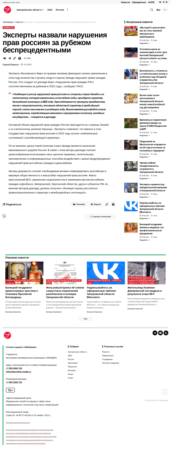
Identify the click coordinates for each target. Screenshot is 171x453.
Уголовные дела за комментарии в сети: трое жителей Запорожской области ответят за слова (153, 54)
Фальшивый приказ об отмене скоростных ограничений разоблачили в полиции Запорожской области (65, 292)
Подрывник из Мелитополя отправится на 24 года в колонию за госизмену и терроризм (153, 146)
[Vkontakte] (160, 2)
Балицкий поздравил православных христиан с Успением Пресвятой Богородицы (21, 292)
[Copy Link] (14, 58)
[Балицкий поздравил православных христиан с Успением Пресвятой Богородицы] (24, 273)
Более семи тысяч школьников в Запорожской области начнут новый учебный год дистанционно (152, 101)
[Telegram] (163, 2)
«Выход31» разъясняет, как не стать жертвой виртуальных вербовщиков (153, 32)
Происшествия (147, 283)
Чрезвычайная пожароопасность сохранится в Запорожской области (151, 167)
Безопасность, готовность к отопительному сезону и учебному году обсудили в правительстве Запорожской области (154, 76)
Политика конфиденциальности (18, 423)
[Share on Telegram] (9, 58)
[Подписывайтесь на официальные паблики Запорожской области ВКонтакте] (131, 206)
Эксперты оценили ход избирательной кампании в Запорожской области (153, 187)
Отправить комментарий (101, 216)
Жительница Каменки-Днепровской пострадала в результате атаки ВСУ (145, 291)
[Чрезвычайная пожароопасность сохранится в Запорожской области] (131, 166)
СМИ (49, 283)
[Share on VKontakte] (4, 58)
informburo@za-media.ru (18, 371)
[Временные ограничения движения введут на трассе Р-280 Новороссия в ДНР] (131, 123)
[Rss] (166, 2)
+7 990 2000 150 (14, 368)
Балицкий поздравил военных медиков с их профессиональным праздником (152, 229)
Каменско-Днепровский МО (142, 280)
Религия (10, 283)
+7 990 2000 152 (14, 382)
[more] (67, 10)
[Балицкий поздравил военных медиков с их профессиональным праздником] (131, 228)
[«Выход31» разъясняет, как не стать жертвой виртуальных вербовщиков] (131, 31)
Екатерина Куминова (13, 312)
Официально (139, 2)
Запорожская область (17, 280)
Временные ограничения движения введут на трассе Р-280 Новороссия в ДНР (153, 124)
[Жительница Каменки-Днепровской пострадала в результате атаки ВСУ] (147, 273)
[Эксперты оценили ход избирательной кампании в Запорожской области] (131, 188)
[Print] (20, 58)
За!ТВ (151, 2)
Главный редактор (11, 64)
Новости (125, 2)
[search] (151, 10)
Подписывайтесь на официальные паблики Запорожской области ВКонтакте (152, 207)
